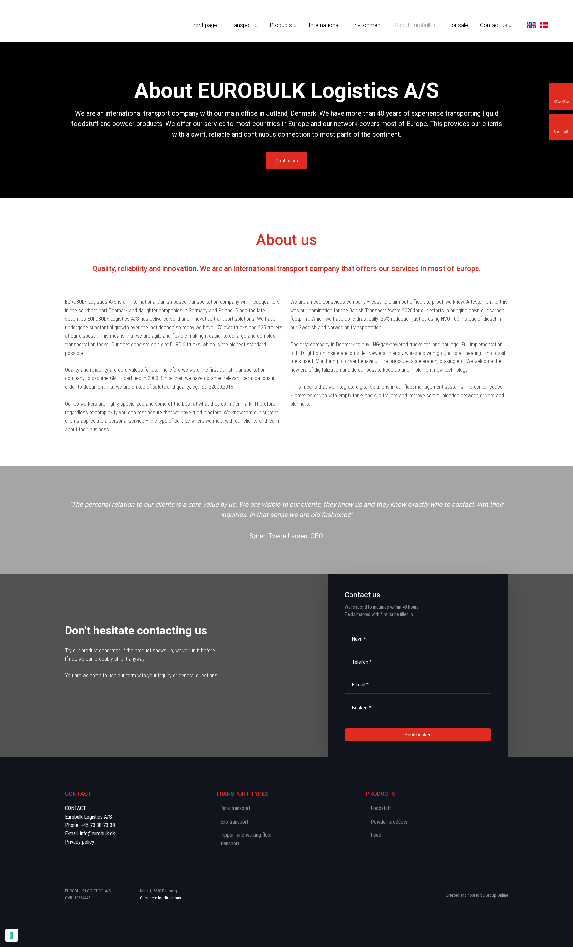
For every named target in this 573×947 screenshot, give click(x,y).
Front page (203, 25)
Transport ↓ (243, 25)
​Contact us (286, 160)
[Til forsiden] (41, 22)
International (324, 25)
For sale (458, 25)
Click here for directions (160, 897)
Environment (366, 25)
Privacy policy (79, 842)
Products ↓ (283, 25)
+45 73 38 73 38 (98, 825)
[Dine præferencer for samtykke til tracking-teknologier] (11, 935)
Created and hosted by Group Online (477, 895)
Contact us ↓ (496, 25)
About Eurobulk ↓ (415, 25)
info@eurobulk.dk (97, 833)
